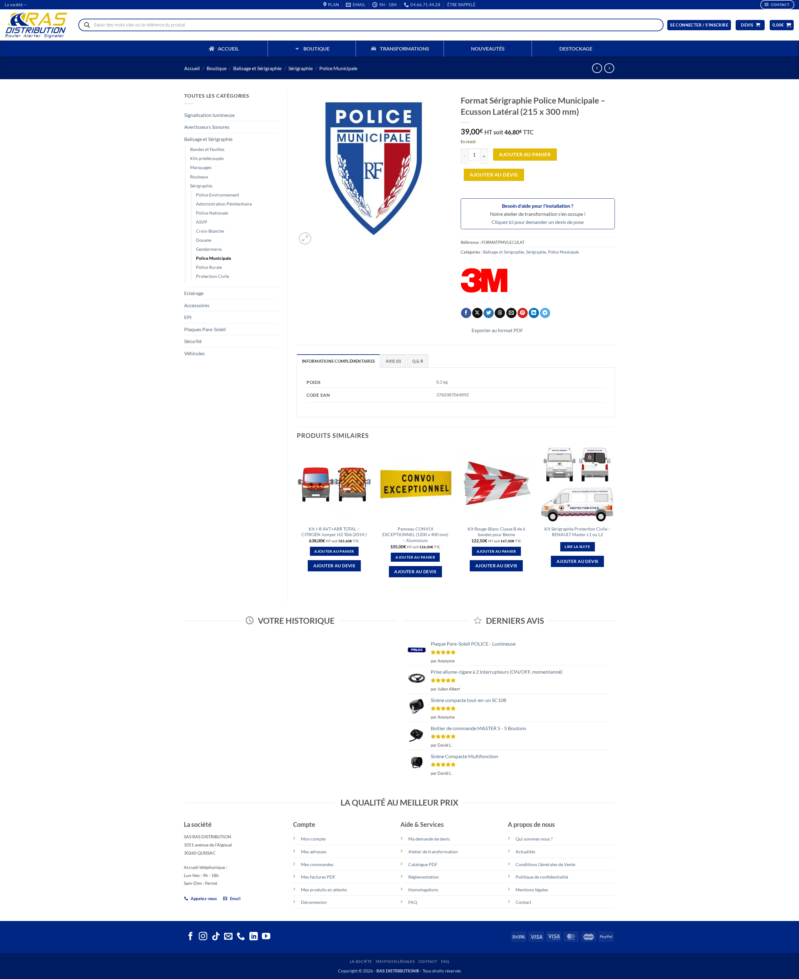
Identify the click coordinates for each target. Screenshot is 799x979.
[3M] (484, 280)
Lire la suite (577, 547)
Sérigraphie (300, 68)
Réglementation (423, 877)
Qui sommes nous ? (534, 838)
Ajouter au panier (525, 154)
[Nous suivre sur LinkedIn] (253, 937)
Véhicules (194, 353)
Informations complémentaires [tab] (338, 361)
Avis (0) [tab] (393, 361)
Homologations (423, 889)
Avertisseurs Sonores (206, 127)
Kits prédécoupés (207, 158)
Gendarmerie (209, 249)
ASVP (201, 222)
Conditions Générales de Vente (545, 864)
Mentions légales (532, 889)
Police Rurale (209, 267)
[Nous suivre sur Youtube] (266, 937)
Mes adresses (313, 851)
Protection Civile (212, 276)
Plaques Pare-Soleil (205, 329)
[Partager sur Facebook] (466, 313)
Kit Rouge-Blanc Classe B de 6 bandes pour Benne (496, 531)
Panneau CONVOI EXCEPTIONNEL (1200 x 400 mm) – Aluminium (415, 534)
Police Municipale (338, 68)
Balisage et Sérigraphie (257, 68)
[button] (461, 4)
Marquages (201, 167)
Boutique (217, 68)
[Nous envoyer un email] (228, 937)
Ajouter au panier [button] (334, 551)
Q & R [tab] (417, 361)
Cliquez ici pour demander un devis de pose (538, 222)
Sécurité (193, 341)
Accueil (192, 68)
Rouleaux (199, 176)
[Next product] (597, 68)
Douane (203, 240)
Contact (523, 902)
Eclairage (193, 293)
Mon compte (313, 838)
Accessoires (196, 305)
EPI (188, 317)
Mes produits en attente (324, 889)
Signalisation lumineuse (209, 115)
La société (14, 4)
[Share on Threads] (500, 313)
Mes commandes (317, 864)
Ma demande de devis (429, 838)
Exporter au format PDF (497, 330)
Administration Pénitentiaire (224, 203)
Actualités (525, 851)
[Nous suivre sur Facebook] (190, 937)
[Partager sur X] (477, 313)
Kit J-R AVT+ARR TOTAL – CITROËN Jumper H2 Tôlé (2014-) (334, 531)
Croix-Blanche (210, 231)
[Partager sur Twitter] (488, 313)
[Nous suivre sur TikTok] (216, 937)
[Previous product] (609, 68)
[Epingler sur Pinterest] (522, 313)
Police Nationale (212, 213)
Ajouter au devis (494, 174)
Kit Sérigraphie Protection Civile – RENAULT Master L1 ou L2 (577, 531)
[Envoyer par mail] (511, 313)
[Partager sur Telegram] (545, 313)
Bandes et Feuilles (207, 149)
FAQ (412, 902)
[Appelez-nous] (241, 937)
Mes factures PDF (318, 877)
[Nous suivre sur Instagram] (203, 937)
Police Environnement (217, 194)
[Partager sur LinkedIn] (534, 313)
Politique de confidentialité (542, 877)
